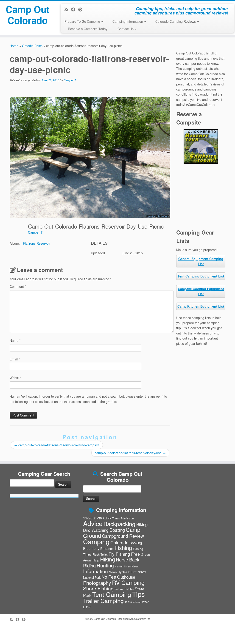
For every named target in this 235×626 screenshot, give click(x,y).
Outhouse (126, 577)
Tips (138, 594)
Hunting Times (123, 566)
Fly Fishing (119, 554)
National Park (92, 577)
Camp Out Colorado (27, 15)
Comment (18, 286)
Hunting (105, 565)
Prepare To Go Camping (82, 21)
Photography (97, 582)
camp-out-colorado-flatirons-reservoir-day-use (130, 452)
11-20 (87, 518)
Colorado (119, 542)
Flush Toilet (100, 554)
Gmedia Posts (32, 45)
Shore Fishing (98, 588)
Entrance (107, 548)
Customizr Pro (142, 618)
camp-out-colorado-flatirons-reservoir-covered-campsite (56, 445)
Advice (93, 523)
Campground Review (123, 536)
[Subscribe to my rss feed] (67, 9)
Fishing (123, 548)
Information (95, 571)
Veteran (137, 602)
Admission (127, 518)
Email (15, 359)
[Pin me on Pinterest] (81, 9)
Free (135, 554)
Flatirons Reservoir (36, 243)
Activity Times (111, 518)
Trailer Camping (103, 600)
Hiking (107, 559)
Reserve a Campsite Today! (88, 28)
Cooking (135, 542)
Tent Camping (111, 594)
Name (15, 340)
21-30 (97, 518)
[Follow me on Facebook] (74, 9)
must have (137, 571)
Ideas (135, 566)
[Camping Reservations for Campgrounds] (200, 146)
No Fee (108, 576)
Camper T (70, 80)
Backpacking (119, 524)
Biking (142, 524)
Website (15, 377)
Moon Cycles (118, 571)
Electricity (91, 548)
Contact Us (126, 28)
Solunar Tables (124, 589)
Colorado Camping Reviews (176, 21)
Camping (96, 541)
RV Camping (128, 582)
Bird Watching (96, 530)
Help (95, 560)
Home (14, 45)
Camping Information (128, 21)
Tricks (128, 602)
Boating (117, 530)
